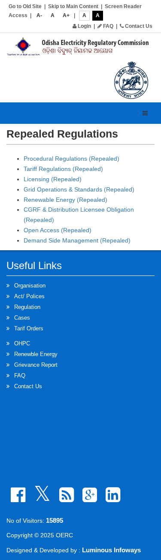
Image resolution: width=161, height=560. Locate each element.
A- (39, 15)
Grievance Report (36, 365)
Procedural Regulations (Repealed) (71, 158)
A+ (66, 15)
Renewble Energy (36, 354)
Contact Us (138, 26)
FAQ (107, 26)
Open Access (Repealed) (57, 230)
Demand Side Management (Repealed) (77, 240)
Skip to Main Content (73, 6)
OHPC (22, 343)
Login (83, 26)
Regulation (27, 307)
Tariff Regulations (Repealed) (63, 168)
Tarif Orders (28, 328)
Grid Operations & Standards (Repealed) (79, 189)
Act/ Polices (29, 296)
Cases (22, 317)
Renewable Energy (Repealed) (65, 199)
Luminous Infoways (111, 550)
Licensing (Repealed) (53, 179)
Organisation (30, 285)
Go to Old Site (25, 6)
